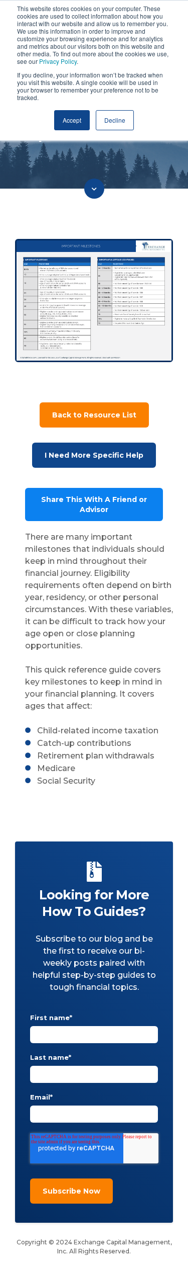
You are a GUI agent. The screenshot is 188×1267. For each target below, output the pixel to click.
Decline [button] (114, 120)
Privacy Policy (58, 61)
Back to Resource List (94, 414)
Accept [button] (72, 120)
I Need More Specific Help (94, 455)
